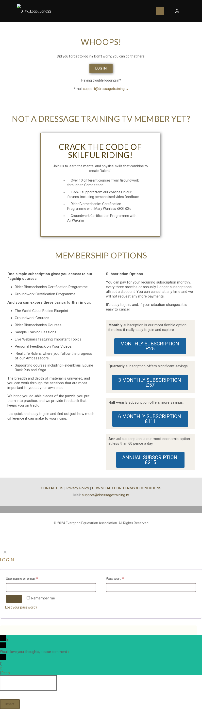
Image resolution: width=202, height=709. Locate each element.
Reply (5, 673)
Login (14, 599)
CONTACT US (52, 488)
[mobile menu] (160, 11)
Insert (9, 704)
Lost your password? (21, 607)
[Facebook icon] (101, 530)
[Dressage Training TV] (34, 11)
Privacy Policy (77, 488)
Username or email (22, 579)
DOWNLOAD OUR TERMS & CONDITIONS (126, 488)
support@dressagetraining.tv (105, 89)
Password (115, 579)
